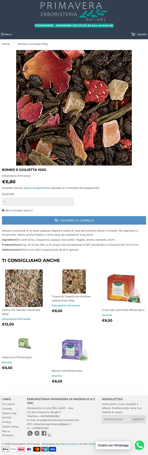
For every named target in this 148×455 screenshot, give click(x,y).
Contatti (7, 408)
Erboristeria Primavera (25, 443)
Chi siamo (8, 404)
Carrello (141, 34)
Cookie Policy (10, 426)
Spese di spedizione (37, 187)
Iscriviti (138, 419)
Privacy (6, 421)
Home (6, 43)
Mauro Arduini (69, 443)
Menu (8, 34)
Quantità (8, 194)
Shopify (93, 443)
